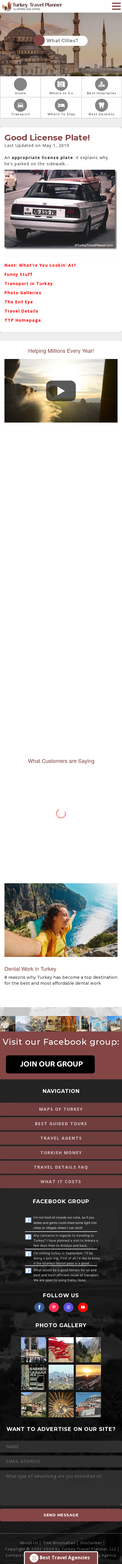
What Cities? (61, 40)
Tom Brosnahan (59, 1542)
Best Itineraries (102, 93)
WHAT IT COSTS (61, 1181)
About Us (29, 1542)
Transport (20, 114)
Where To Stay (61, 114)
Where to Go (61, 93)
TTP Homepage (22, 320)
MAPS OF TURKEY (61, 1109)
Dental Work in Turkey (30, 968)
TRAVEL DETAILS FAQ (61, 1167)
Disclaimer (91, 1542)
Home (20, 93)
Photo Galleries (22, 292)
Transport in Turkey (28, 283)
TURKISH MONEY (61, 1152)
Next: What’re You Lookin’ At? (40, 265)
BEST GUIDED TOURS (61, 1123)
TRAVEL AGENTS (61, 1138)
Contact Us (17, 1555)
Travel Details (21, 311)
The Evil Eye (18, 302)
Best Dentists (102, 114)
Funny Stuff (18, 274)
